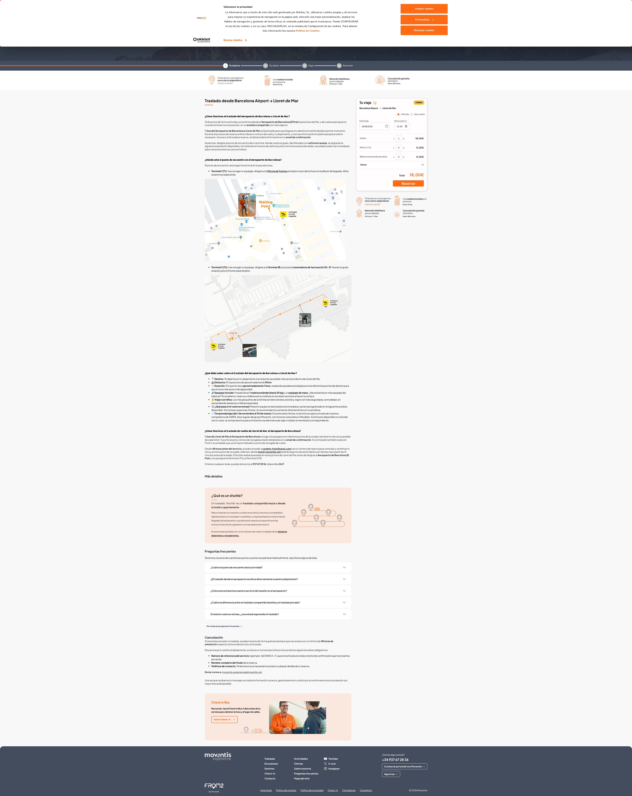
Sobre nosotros (302, 768)
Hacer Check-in (222, 719)
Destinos (269, 768)
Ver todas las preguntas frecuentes (222, 626)
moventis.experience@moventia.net (242, 672)
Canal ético (366, 790)
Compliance (349, 790)
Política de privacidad (312, 790)
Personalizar (422, 19)
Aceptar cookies (424, 8)
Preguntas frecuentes (306, 773)
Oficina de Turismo (277, 171)
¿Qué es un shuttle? (225, 83)
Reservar (408, 183)
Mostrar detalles (233, 40)
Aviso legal (266, 790)
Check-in (269, 773)
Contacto (269, 778)
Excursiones (271, 763)
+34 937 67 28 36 (395, 759)
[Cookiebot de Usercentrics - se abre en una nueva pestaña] (201, 40)
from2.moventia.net (269, 451)
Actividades (301, 758)
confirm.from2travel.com (277, 448)
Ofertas (298, 763)
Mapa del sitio (302, 778)
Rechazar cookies (424, 30)
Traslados (269, 758)
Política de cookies (286, 790)
